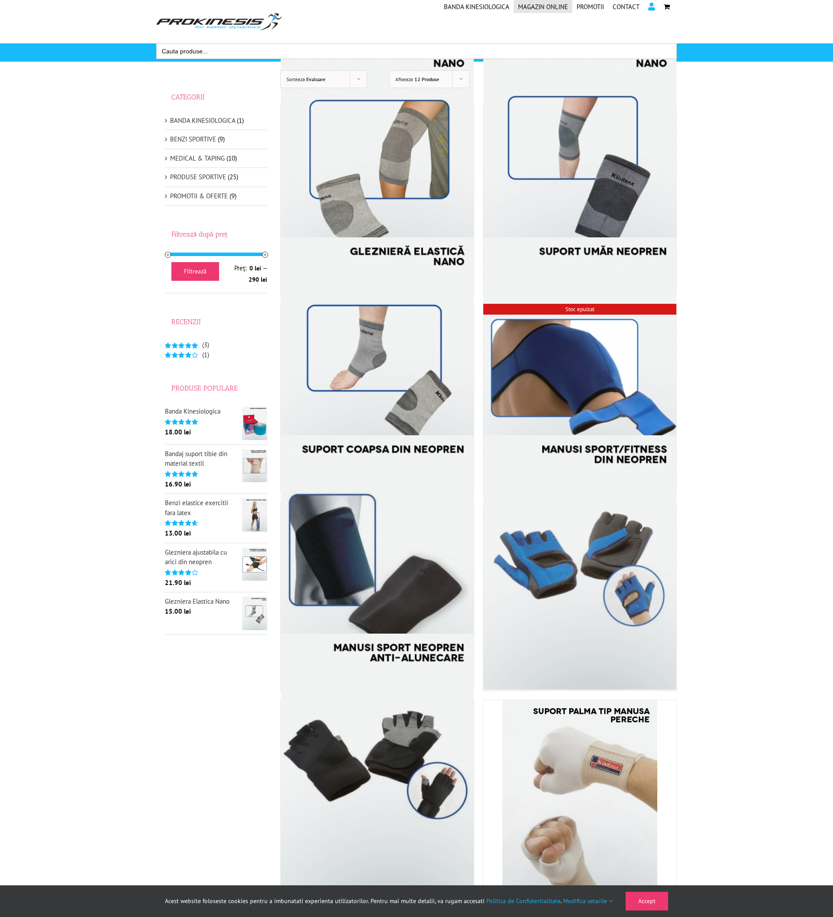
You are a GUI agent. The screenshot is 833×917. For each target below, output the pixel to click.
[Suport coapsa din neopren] (377, 562)
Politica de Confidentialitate (523, 901)
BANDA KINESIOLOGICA (202, 120)
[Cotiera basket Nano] (377, 166)
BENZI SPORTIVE (193, 139)
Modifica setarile (586, 901)
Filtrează (195, 271)
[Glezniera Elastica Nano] (377, 364)
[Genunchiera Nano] (579, 166)
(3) (187, 345)
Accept (647, 901)
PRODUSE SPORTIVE (198, 177)
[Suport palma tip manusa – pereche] (579, 802)
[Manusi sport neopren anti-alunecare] (377, 760)
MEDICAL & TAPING (197, 158)
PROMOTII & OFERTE (199, 196)
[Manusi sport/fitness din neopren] (579, 562)
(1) (187, 355)
